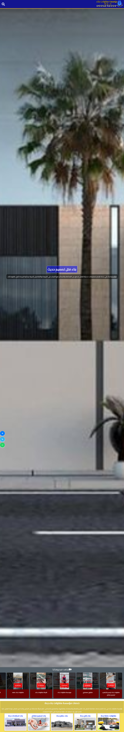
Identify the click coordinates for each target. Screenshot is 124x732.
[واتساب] (2, 445)
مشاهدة (111, 685)
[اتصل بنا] (2, 439)
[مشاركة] (2, 433)
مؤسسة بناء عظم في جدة (62, 273)
